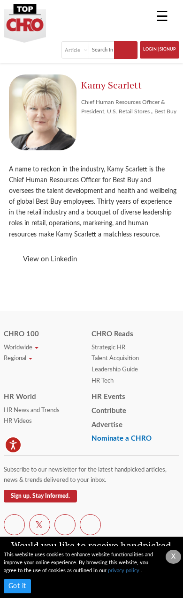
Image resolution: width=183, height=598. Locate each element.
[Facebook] (14, 526)
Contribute (109, 410)
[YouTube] (65, 526)
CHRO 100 (21, 334)
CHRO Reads (112, 334)
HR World (20, 396)
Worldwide (19, 348)
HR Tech (103, 381)
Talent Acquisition (115, 358)
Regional (16, 358)
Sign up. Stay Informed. (40, 496)
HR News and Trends (32, 410)
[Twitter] (40, 526)
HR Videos (18, 421)
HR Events (108, 396)
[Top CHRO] (25, 20)
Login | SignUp (159, 49)
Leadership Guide (115, 370)
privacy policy (124, 570)
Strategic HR (108, 348)
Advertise (107, 424)
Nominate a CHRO (122, 438)
